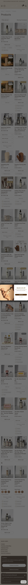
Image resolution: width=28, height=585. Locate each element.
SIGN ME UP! (21, 294)
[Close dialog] (27, 285)
